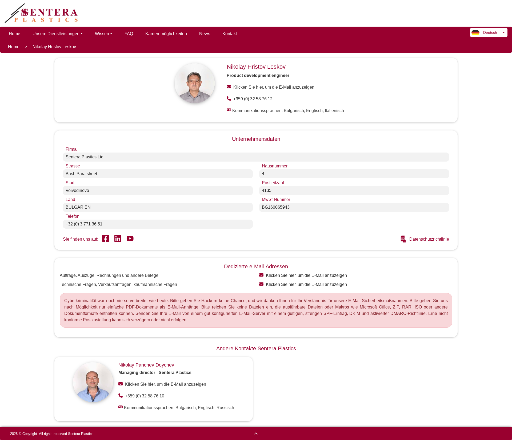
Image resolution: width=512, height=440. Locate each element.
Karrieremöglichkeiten (166, 33)
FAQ (129, 33)
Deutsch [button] (489, 32)
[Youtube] (130, 239)
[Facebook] (105, 239)
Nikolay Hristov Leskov (54, 46)
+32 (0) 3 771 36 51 (84, 224)
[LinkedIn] (117, 239)
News (204, 33)
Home (14, 33)
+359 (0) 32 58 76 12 (252, 99)
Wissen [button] (102, 33)
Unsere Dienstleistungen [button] (56, 33)
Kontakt (229, 33)
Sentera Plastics (81, 434)
